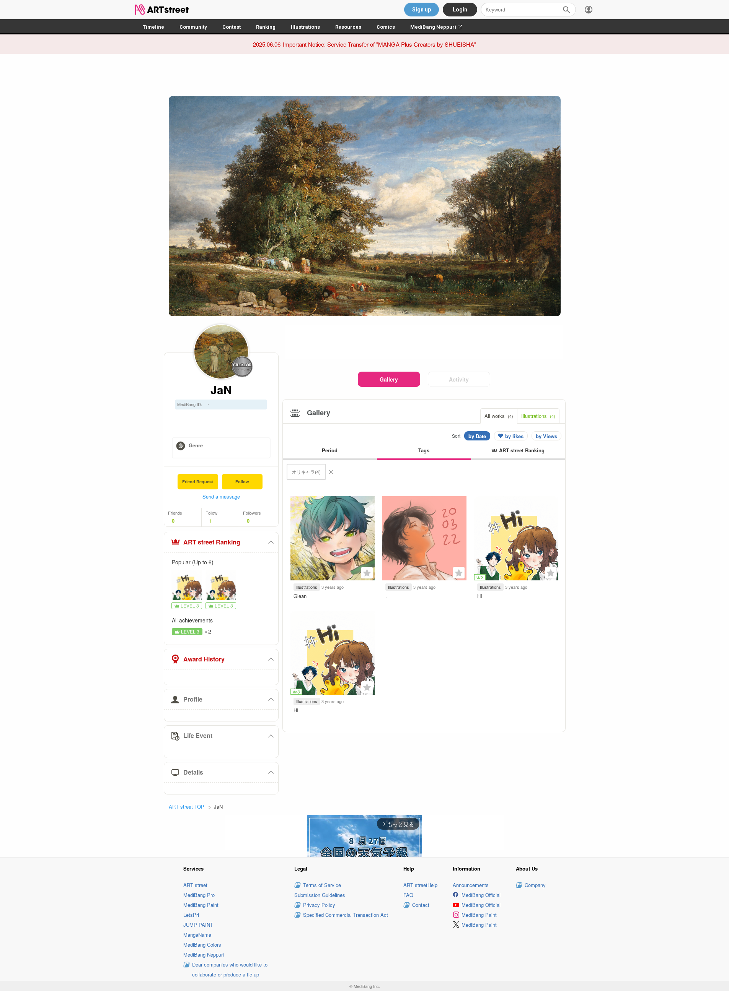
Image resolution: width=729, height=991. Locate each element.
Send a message (221, 496)
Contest (231, 27)
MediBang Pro (199, 894)
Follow (242, 481)
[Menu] (588, 9)
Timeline (153, 27)
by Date (477, 436)
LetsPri (191, 914)
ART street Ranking (211, 542)
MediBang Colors (202, 944)
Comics (386, 27)
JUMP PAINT (198, 924)
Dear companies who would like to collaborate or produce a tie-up (229, 969)
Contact (420, 904)
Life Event (197, 735)
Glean (300, 595)
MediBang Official (481, 894)
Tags (423, 450)
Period (330, 450)
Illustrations (305, 27)
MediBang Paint (201, 904)
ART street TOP (186, 806)
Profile (192, 699)
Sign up (421, 9)
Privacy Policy (319, 904)
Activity (459, 379)
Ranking (266, 27)
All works (498, 415)
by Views (546, 436)
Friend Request (197, 481)
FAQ (408, 894)
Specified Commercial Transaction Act (345, 914)
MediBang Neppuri (440, 27)
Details (193, 772)
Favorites (367, 572)
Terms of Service (322, 885)
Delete (330, 472)
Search (566, 9)
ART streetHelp (420, 885)
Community (193, 27)
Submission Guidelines (319, 894)
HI (479, 595)
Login (460, 9)
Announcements (471, 885)
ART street (195, 885)
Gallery (389, 379)
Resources (348, 27)
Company (535, 885)
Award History (204, 659)
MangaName (197, 934)
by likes (514, 436)
